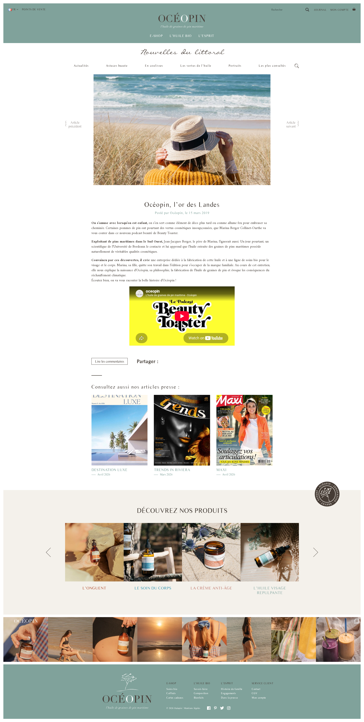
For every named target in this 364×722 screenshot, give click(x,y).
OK (65, 74)
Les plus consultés (272, 66)
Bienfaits (199, 697)
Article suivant (291, 124)
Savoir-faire (200, 689)
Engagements (228, 693)
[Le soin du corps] (153, 552)
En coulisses (154, 66)
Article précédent (74, 124)
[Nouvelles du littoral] (182, 52)
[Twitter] (182, 362)
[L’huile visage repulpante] (270, 552)
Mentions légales (192, 708)
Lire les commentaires (109, 361)
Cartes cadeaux (174, 697)
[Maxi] (244, 430)
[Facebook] (164, 362)
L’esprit (227, 683)
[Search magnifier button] (307, 10)
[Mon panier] (354, 9)
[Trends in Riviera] (182, 430)
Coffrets (171, 693)
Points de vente (34, 9)
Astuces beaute (116, 66)
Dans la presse (229, 697)
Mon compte (339, 10)
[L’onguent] (94, 552)
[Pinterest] (173, 362)
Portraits (235, 66)
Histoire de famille (231, 689)
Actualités (81, 66)
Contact (256, 689)
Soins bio (171, 689)
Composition (201, 693)
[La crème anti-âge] (211, 552)
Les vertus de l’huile (195, 66)
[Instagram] (229, 708)
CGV (255, 693)
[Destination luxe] (119, 430)
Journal (320, 10)
